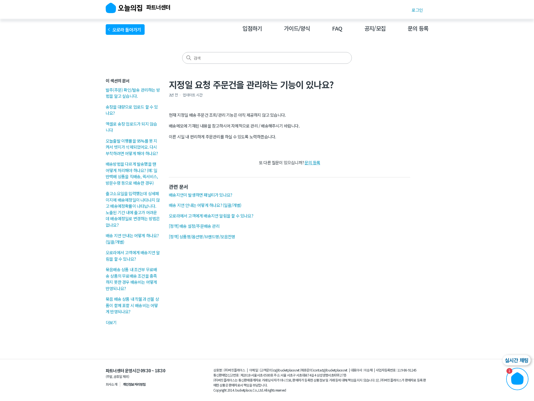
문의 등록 (418, 28)
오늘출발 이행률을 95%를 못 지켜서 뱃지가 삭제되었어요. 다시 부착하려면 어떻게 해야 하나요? (132, 147)
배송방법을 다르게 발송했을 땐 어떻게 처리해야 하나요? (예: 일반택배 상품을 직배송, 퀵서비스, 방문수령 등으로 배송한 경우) (132, 173)
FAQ (337, 28)
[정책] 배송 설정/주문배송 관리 (194, 226)
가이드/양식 (297, 28)
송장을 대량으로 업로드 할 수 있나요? (132, 110)
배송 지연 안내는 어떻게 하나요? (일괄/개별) (132, 239)
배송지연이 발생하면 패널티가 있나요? (200, 195)
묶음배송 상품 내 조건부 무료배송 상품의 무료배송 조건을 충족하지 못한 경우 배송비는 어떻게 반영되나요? (131, 278)
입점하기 (252, 28)
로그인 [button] (417, 10)
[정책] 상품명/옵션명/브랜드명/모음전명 (202, 236)
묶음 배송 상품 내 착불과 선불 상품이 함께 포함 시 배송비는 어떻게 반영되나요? (132, 305)
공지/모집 (374, 28)
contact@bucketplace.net (330, 370)
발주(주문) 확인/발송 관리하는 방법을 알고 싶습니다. (133, 93)
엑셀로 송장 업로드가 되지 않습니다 (131, 127)
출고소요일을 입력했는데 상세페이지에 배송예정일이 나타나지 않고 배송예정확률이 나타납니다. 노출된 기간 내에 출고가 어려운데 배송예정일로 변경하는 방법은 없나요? (133, 209)
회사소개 (111, 384)
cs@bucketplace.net (286, 370)
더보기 (111, 322)
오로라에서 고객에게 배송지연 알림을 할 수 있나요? (133, 256)
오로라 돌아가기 (127, 29)
